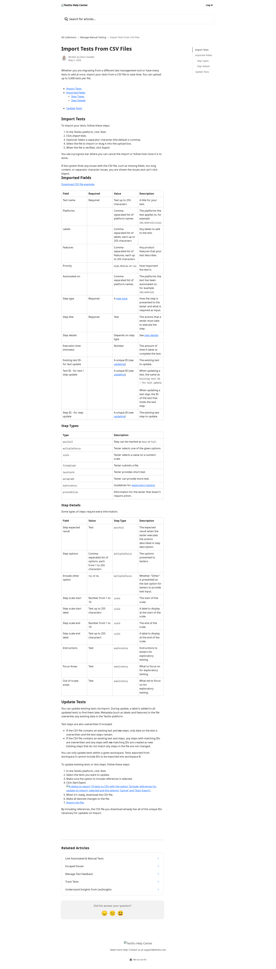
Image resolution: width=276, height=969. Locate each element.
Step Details (78, 100)
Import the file (75, 802)
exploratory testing (143, 485)
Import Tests (74, 88)
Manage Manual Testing (93, 37)
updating (119, 364)
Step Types (77, 96)
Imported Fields (75, 92)
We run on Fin (139, 959)
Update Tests (74, 108)
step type (121, 298)
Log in (209, 5)
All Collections (68, 37)
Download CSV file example (77, 184)
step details (151, 335)
